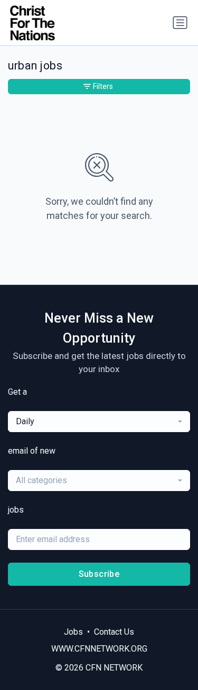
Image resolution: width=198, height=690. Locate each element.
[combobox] (99, 421)
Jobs (73, 632)
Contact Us (114, 632)
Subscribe (99, 574)
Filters (103, 86)
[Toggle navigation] (180, 23)
